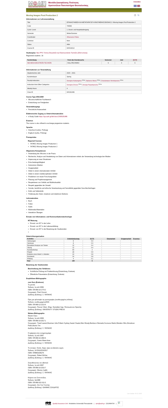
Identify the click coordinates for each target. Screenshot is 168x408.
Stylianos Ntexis (91, 81)
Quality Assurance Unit (60, 403)
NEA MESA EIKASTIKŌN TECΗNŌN (39, 63)
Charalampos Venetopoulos (110, 81)
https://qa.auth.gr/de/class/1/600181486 (53, 116)
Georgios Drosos (72, 85)
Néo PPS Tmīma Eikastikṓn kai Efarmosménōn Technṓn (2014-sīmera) (61, 53)
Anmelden (137, 2)
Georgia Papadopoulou (90, 85)
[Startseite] (37, 7)
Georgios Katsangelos (74, 81)
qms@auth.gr (100, 403)
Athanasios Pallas (73, 37)
